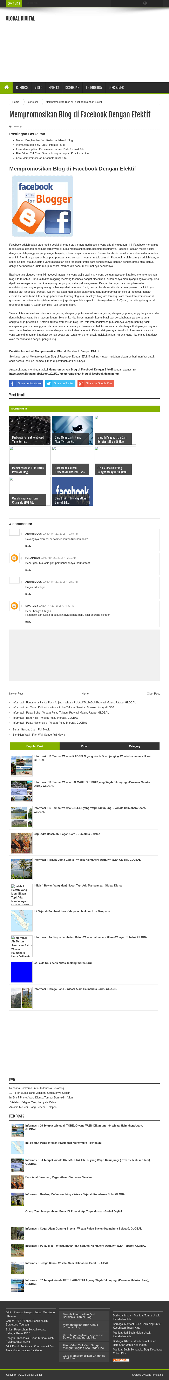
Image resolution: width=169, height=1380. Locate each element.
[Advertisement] (116, 44)
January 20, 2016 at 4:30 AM (56, 605)
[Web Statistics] (121, 1360)
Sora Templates (154, 1374)
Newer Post (16, 693)
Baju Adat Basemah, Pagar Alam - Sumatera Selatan (58, 1177)
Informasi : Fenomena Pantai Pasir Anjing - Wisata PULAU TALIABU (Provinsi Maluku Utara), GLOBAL (74, 702)
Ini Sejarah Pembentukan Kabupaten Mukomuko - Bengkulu (63, 1142)
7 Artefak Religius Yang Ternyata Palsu (32, 1102)
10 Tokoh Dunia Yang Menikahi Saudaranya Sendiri (39, 1092)
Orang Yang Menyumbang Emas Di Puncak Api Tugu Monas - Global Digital (73, 1211)
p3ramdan (32, 557)
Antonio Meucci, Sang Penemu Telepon (32, 1107)
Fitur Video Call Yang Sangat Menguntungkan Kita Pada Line (52, 153)
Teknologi (17, 126)
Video (38, 87)
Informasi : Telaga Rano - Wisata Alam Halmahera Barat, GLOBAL (67, 1263)
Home (85, 693)
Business (22, 87)
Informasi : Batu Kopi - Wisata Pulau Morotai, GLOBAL (45, 717)
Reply (28, 546)
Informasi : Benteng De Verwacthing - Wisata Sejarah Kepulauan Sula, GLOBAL (75, 1194)
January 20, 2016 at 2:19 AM (58, 557)
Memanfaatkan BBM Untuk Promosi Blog (40, 144)
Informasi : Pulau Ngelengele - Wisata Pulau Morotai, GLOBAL (50, 722)
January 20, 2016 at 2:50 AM (60, 581)
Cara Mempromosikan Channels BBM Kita (41, 158)
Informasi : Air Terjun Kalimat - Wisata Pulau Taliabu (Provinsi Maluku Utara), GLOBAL (64, 707)
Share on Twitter (63, 383)
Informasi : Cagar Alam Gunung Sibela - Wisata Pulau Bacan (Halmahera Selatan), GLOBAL (83, 1228)
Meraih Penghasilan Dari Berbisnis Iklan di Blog (44, 140)
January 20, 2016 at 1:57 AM (60, 533)
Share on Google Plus (99, 383)
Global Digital (20, 18)
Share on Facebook (29, 383)
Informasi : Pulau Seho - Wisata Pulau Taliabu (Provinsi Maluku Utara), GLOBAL (61, 712)
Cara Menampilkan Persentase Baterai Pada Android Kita (50, 149)
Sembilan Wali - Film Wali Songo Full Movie (39, 734)
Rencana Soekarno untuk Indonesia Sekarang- (37, 1088)
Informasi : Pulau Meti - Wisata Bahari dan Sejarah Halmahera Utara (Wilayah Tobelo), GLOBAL (85, 1245)
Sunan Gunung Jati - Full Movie (31, 729)
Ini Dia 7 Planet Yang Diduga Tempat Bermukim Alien (41, 1097)
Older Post (153, 693)
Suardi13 (31, 605)
